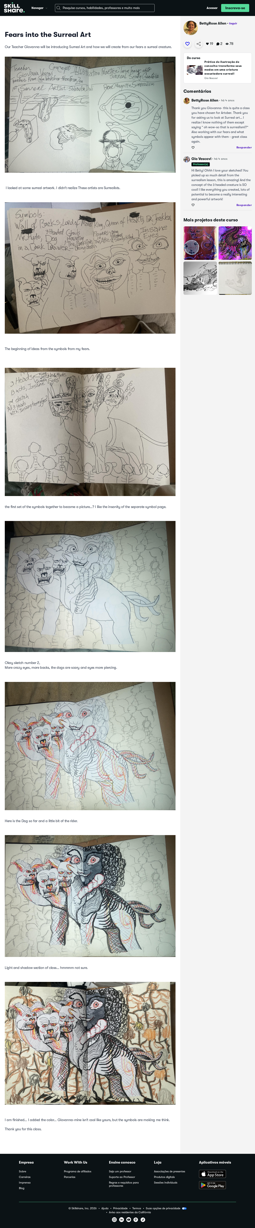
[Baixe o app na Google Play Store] (217, 1185)
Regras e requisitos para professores (124, 1184)
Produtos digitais (164, 1177)
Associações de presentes (169, 1171)
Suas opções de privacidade (163, 1208)
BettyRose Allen (212, 23)
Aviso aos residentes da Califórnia (130, 1212)
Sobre (22, 1171)
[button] (46, 8)
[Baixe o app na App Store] (217, 1174)
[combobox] (105, 8)
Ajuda (104, 1208)
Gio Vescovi (201, 159)
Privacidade (120, 1208)
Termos (136, 1208)
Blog (21, 1188)
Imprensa (24, 1182)
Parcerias (69, 1177)
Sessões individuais (165, 1182)
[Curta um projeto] (187, 44)
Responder (244, 147)
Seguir (233, 23)
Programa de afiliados (77, 1171)
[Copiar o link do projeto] (199, 44)
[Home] (14, 8)
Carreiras (24, 1177)
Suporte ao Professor (122, 1177)
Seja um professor (120, 1171)
